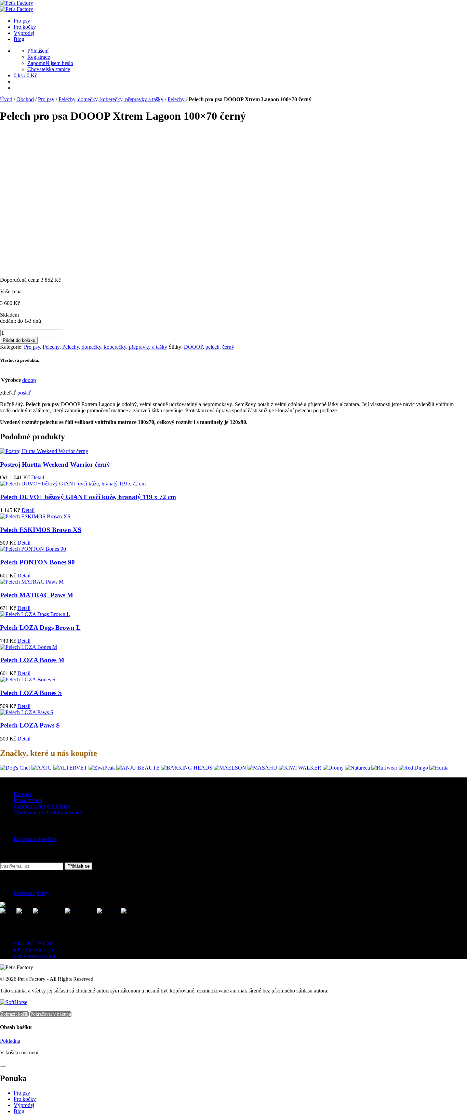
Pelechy (176, 99)
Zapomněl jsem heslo (50, 63)
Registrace (38, 57)
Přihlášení (38, 51)
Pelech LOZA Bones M (32, 660)
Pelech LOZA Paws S (30, 725)
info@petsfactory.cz (35, 949)
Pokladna (10, 1041)
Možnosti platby (31, 893)
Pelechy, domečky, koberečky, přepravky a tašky (110, 99)
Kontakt (22, 794)
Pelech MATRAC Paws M (36, 595)
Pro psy (46, 99)
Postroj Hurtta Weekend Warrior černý (55, 464)
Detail (37, 477)
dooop (29, 380)
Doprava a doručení (35, 839)
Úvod (6, 99)
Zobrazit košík (14, 1014)
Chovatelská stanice (48, 69)
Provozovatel (28, 800)
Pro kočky (25, 1099)
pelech (212, 347)
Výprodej (24, 1105)
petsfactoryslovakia (34, 956)
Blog (19, 1111)
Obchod (25, 99)
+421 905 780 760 (34, 943)
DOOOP (193, 347)
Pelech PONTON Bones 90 (37, 562)
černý (228, 347)
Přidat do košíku (19, 340)
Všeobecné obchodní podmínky (48, 812)
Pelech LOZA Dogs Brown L (40, 627)
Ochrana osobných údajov (42, 806)
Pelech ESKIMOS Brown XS (40, 529)
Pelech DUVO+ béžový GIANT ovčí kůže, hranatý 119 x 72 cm (88, 497)
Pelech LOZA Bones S (31, 692)
